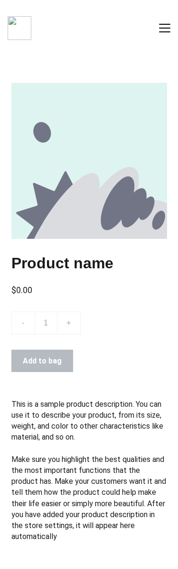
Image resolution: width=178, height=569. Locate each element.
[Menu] (164, 28)
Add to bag (42, 360)
